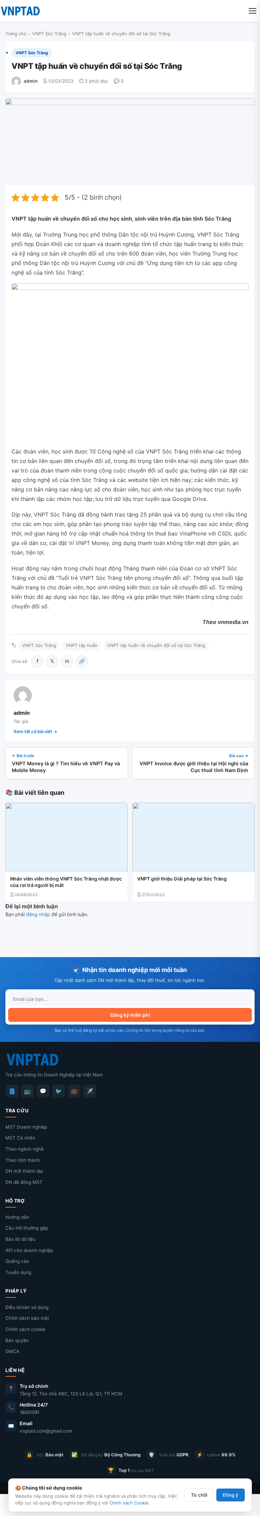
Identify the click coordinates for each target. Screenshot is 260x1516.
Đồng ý (230, 1495)
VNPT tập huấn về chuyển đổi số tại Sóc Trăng (156, 645)
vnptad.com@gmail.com (46, 1431)
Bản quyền (17, 1340)
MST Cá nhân (20, 1137)
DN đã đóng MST (24, 1182)
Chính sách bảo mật (27, 1318)
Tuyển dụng (18, 1272)
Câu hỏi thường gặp (26, 1228)
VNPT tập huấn (82, 645)
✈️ (89, 1091)
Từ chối (199, 1495)
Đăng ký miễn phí (130, 1015)
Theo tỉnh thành (22, 1160)
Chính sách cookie (25, 1329)
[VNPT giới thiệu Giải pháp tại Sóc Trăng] (193, 837)
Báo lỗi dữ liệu (20, 1239)
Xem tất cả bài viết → (35, 731)
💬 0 (119, 81)
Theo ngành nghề (24, 1149)
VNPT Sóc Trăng (49, 33)
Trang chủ (15, 33)
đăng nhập (38, 914)
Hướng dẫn (17, 1217)
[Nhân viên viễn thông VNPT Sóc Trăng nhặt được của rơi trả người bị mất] (66, 837)
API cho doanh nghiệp (29, 1250)
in (67, 661)
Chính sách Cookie (129, 1502)
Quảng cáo (17, 1261)
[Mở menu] (252, 10)
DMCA (12, 1351)
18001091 (29, 1412)
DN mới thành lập (24, 1171)
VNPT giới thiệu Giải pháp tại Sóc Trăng (182, 879)
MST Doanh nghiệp (26, 1127)
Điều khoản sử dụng (26, 1307)
